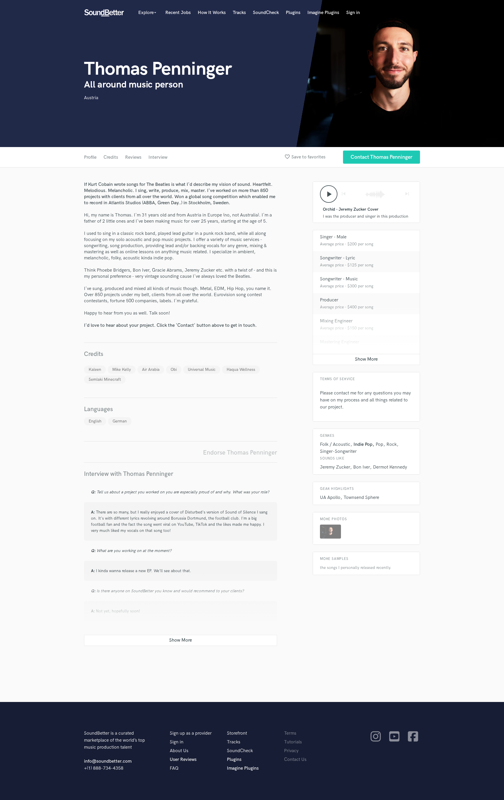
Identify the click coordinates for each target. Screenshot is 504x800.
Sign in (353, 12)
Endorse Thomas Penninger (240, 452)
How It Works (212, 12)
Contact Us (295, 759)
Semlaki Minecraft (105, 379)
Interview (157, 157)
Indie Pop (363, 444)
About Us (179, 751)
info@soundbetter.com (108, 761)
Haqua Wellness (241, 369)
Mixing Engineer (336, 321)
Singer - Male (333, 237)
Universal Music (202, 369)
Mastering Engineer (339, 342)
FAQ (174, 768)
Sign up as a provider (191, 733)
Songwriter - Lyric (337, 258)
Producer (329, 300)
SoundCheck (266, 12)
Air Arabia (151, 369)
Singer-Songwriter (338, 451)
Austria (91, 98)
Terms (290, 733)
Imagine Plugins (323, 12)
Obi (174, 369)
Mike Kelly (121, 369)
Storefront (237, 733)
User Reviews (183, 759)
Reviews (133, 157)
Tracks (239, 12)
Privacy (291, 751)
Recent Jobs (178, 12)
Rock (391, 444)
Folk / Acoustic (335, 444)
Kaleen (95, 369)
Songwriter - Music (339, 279)
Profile (90, 157)
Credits (111, 157)
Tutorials (293, 742)
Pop (379, 444)
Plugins (293, 12)
